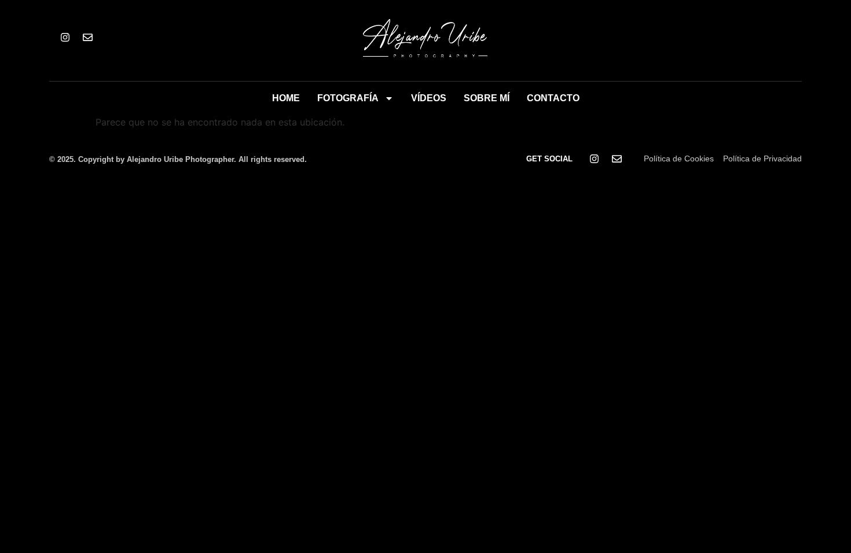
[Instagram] (65, 37)
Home (286, 98)
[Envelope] (87, 37)
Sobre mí (486, 98)
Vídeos (428, 98)
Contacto (553, 98)
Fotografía (348, 98)
